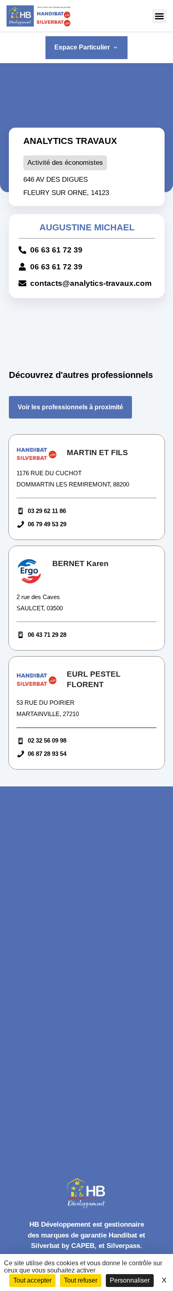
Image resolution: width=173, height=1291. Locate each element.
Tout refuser (80, 1280)
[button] (159, 16)
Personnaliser (130, 1280)
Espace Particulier (86, 47)
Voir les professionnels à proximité (70, 407)
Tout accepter (32, 1280)
